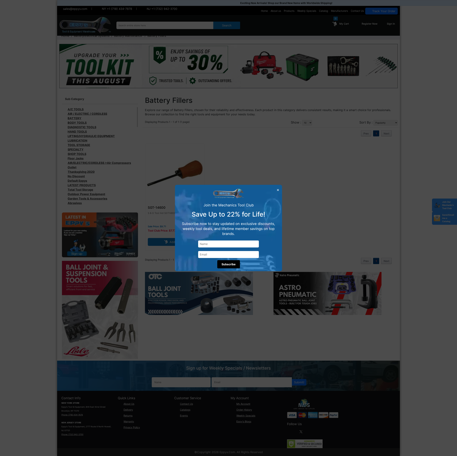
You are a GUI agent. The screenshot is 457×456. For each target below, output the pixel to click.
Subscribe (229, 264)
